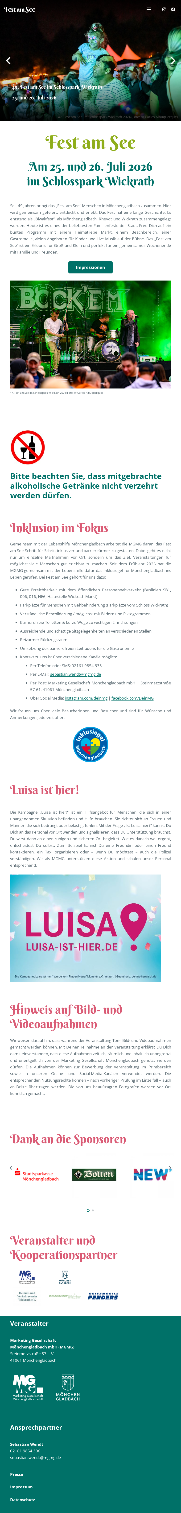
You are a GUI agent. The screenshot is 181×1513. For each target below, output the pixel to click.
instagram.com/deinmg (86, 698)
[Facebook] (173, 9)
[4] (27, 1296)
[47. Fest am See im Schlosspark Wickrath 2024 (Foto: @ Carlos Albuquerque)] (90, 334)
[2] (65, 1277)
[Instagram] (164, 9)
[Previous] (11, 1168)
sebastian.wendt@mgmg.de (75, 674)
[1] (27, 1277)
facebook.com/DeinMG (132, 698)
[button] (149, 9)
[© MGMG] (19, 10)
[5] (103, 1296)
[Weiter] (170, 1168)
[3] (65, 1296)
